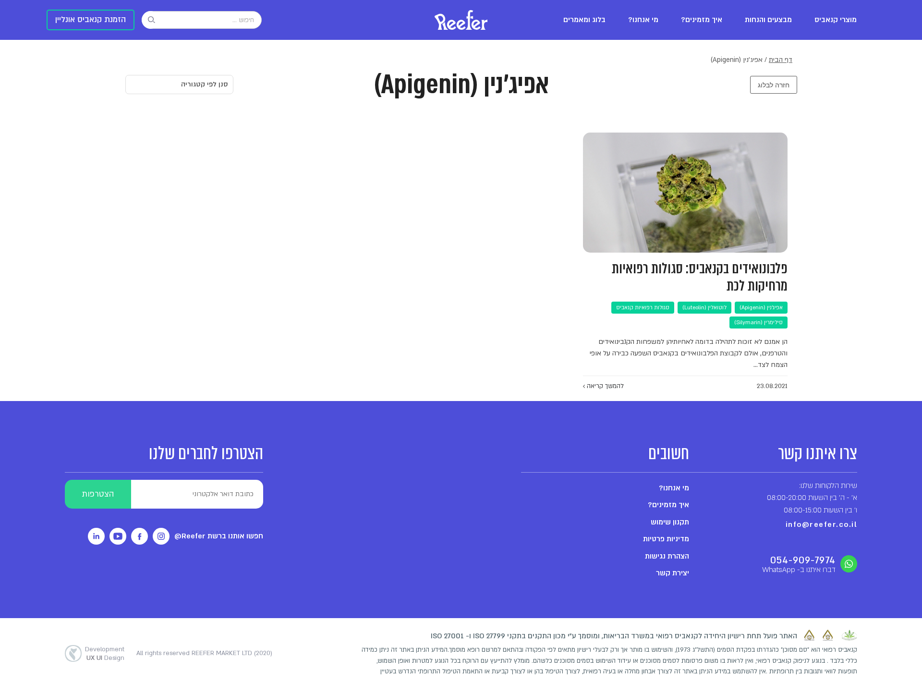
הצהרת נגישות (667, 556)
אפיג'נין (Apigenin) (761, 307)
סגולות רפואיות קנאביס (642, 307)
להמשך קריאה (604, 386)
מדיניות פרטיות (666, 539)
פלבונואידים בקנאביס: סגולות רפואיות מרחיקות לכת (700, 277)
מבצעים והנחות (768, 20)
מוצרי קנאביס (835, 20)
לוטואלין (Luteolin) (704, 307)
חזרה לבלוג (773, 85)
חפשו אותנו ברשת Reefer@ (218, 536)
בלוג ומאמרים (584, 20)
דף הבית (780, 59)
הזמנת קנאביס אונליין (90, 19)
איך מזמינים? (701, 20)
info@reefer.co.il (822, 524)
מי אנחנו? (643, 20)
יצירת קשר (672, 573)
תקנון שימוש (670, 522)
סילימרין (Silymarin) (758, 322)
